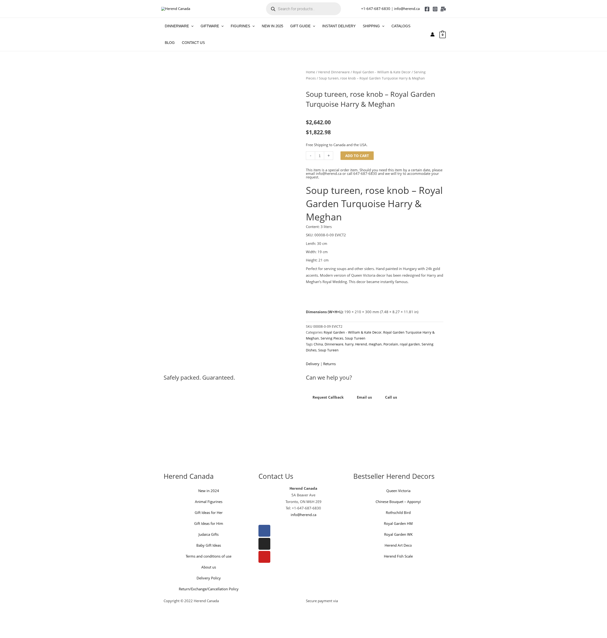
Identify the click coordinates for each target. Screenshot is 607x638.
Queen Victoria (398, 490)
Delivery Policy (209, 578)
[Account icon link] (432, 34)
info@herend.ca (407, 8)
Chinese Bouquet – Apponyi (398, 501)
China (318, 344)
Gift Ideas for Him (208, 523)
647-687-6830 (365, 173)
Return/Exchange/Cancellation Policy (209, 589)
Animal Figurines (208, 501)
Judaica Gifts (208, 534)
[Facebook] (427, 9)
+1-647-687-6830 (375, 8)
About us (208, 567)
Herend (361, 344)
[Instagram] (435, 9)
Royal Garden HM (398, 523)
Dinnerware (334, 344)
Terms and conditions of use (208, 556)
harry (349, 344)
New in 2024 (208, 490)
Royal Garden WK (398, 534)
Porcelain (390, 344)
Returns (329, 363)
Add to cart (357, 155)
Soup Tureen (355, 338)
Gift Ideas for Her (209, 512)
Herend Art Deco (398, 545)
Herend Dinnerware (334, 72)
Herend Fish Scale (398, 556)
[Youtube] (264, 557)
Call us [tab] (391, 397)
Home (310, 72)
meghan (375, 344)
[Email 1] (443, 9)
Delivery (312, 363)
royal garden (410, 344)
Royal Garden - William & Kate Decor (382, 72)
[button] (191, 26)
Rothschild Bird (398, 512)
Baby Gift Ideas (208, 545)
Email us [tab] (364, 397)
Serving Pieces (332, 338)
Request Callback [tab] (328, 397)
